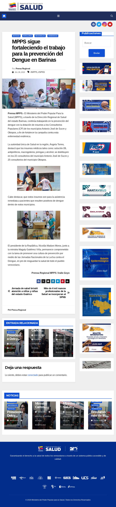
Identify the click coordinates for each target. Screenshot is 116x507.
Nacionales (12, 405)
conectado (33, 375)
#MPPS (34, 72)
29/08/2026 (14, 420)
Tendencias (52, 36)
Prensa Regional (23, 68)
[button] (112, 16)
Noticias (16, 36)
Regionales (40, 36)
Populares (27, 36)
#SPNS (41, 72)
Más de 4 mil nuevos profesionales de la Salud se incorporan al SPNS (54, 293)
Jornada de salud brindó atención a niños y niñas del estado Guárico (25, 291)
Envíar (97, 53)
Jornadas (12, 401)
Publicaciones (91, 33)
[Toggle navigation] (58, 16)
